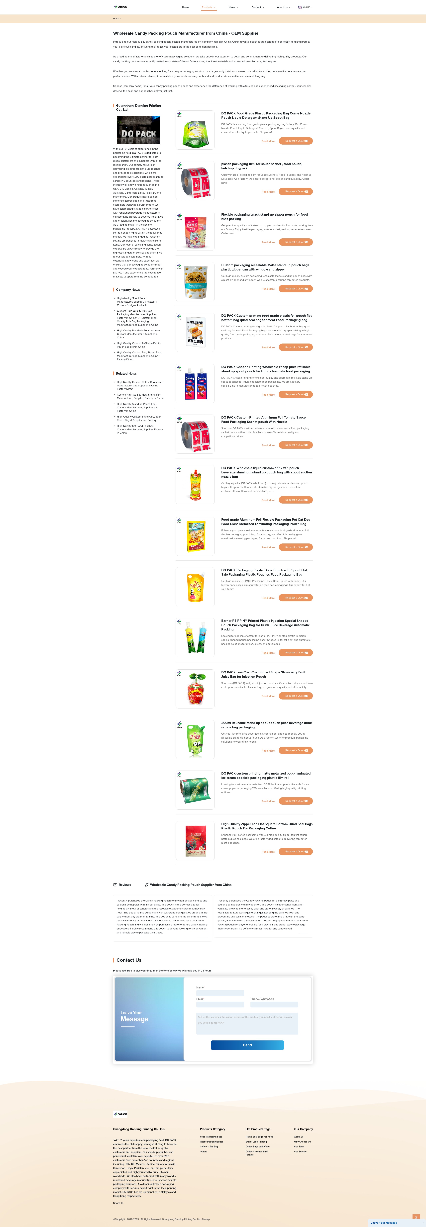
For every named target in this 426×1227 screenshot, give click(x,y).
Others (203, 1151)
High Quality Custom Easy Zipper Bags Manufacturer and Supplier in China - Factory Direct (139, 356)
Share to (118, 1203)
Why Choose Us (302, 1141)
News (232, 7)
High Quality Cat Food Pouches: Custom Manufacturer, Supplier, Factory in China (140, 429)
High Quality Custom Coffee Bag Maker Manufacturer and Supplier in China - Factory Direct (140, 385)
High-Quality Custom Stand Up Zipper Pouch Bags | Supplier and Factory (139, 418)
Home (185, 7)
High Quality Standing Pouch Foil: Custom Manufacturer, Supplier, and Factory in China (137, 407)
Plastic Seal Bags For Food (259, 1137)
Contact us (258, 7)
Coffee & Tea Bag (209, 1146)
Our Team (299, 1146)
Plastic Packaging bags (211, 1141)
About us (282, 7)
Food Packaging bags (211, 1137)
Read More (268, 141)
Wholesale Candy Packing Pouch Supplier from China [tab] (191, 885)
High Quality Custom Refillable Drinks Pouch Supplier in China (139, 345)
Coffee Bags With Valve (258, 1146)
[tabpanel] (213, 918)
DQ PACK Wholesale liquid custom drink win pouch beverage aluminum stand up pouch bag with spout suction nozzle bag (266, 472)
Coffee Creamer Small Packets (257, 1153)
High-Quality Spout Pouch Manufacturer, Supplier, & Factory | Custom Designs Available (137, 302)
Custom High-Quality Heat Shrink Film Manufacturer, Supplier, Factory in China (140, 396)
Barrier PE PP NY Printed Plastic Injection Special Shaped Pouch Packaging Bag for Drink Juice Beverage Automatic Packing (265, 625)
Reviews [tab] (125, 885)
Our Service (300, 1151)
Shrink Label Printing (256, 1141)
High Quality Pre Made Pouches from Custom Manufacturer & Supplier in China (138, 334)
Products (207, 7)
